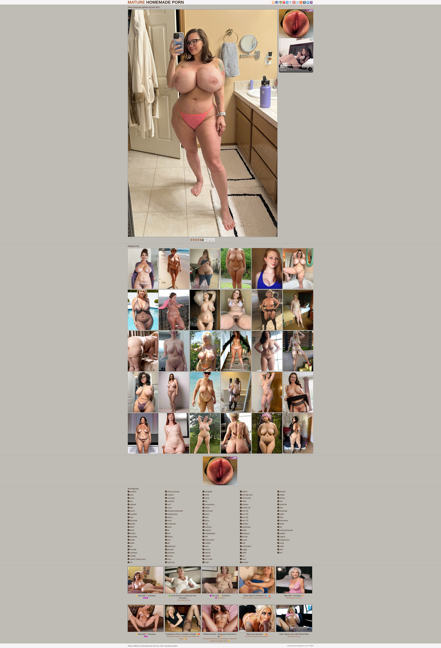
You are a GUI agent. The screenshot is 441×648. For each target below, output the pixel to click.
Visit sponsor (209, 240)
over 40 (245, 511)
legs (206, 524)
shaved (245, 562)
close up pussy (173, 492)
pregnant (245, 533)
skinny (282, 498)
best (131, 517)
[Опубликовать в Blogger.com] (273, 2)
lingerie (207, 530)
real (243, 543)
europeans (171, 524)
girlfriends (171, 546)
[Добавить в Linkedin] (287, 2)
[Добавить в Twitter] (307, 2)
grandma (170, 553)
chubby (132, 556)
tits (280, 527)
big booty (133, 521)
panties (245, 524)
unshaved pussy (286, 530)
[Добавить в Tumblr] (304, 2)
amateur (132, 492)
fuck (169, 540)
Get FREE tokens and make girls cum (293, 67)
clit (130, 562)
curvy (169, 508)
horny (206, 498)
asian (131, 498)
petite (244, 530)
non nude (208, 559)
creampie (171, 498)
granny (170, 556)
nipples (207, 556)
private (245, 537)
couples (170, 495)
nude (206, 562)
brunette (132, 549)
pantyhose (246, 527)
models (207, 543)
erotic (169, 521)
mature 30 (246, 508)
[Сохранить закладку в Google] (280, 2)
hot (205, 501)
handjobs (208, 492)
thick (281, 517)
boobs (132, 540)
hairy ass (171, 562)
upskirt (282, 533)
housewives (209, 504)
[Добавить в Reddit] (297, 2)
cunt (169, 504)
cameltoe (133, 553)
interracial (208, 511)
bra (130, 546)
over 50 (245, 514)
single (281, 495)
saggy (244, 549)
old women (246, 498)
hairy (169, 559)
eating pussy (172, 514)
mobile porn (209, 540)
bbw (131, 508)
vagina (282, 537)
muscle (207, 549)
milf (206, 537)
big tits (132, 524)
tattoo (281, 514)
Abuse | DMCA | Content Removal (140, 646)
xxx (280, 553)
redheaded (246, 546)
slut (280, 501)
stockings (283, 511)
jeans (206, 514)
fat (168, 530)
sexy (244, 559)
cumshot (170, 501)
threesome (283, 521)
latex (206, 517)
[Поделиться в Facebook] (276, 2)
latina (206, 521)
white (281, 546)
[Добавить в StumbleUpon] (301, 2)
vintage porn (284, 540)
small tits (283, 504)
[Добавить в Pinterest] (294, 2)
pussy (244, 540)
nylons (244, 492)
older (244, 501)
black (131, 530)
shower (282, 492)
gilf (168, 543)
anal (131, 495)
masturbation (209, 533)
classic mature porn (137, 559)
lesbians (208, 527)
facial (169, 527)
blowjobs (133, 537)
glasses (170, 549)
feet (168, 533)
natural (207, 553)
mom (206, 546)
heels (206, 495)
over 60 (245, 517)
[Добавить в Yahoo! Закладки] (311, 2)
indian (207, 508)
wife (281, 549)
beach (132, 511)
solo (281, 508)
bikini (131, 527)
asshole (132, 504)
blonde (132, 533)
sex (243, 556)
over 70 (245, 521)
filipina (170, 537)
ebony (169, 517)
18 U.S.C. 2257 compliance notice (165, 646)
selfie (244, 553)
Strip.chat (283, 70)
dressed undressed (175, 511)
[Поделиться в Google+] (283, 2)
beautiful (133, 514)
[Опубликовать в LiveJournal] (290, 2)
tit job (281, 524)
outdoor (245, 504)
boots (131, 543)
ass (131, 501)
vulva (281, 543)
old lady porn (247, 495)
